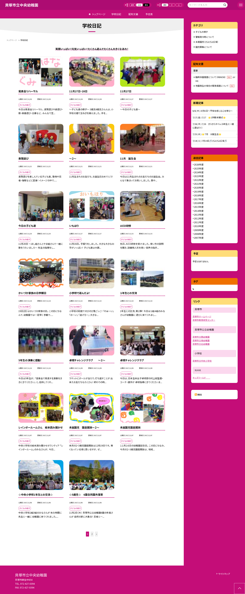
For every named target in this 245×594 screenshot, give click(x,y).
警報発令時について (205, 36)
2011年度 (199, 222)
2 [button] (92, 534)
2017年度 (199, 199)
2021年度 (199, 183)
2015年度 (199, 207)
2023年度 (199, 176)
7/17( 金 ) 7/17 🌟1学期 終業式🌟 (209, 117)
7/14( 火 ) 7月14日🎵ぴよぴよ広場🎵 (210, 140)
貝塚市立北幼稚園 (201, 343)
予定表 (149, 14)
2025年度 (199, 168)
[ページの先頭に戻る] (239, 588)
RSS (200, 394)
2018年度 (199, 195)
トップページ (98, 14)
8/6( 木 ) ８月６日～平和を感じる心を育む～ (213, 110)
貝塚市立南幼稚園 (201, 340)
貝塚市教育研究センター (204, 320)
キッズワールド (201, 377)
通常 (132, 5)
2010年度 (199, 226)
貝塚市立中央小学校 (202, 360)
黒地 (146, 5)
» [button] (96, 534)
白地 (139, 5)
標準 (164, 5)
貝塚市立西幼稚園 (201, 336)
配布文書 (133, 14)
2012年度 (199, 218)
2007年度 (199, 237)
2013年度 (199, 214)
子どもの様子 (202, 31)
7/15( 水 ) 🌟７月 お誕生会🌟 (207, 134)
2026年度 (199, 164)
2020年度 (199, 187)
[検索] (225, 4)
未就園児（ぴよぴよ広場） (207, 41)
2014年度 (199, 210)
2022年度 (199, 180)
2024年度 (199, 172)
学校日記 (116, 14)
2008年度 (199, 234)
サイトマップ (224, 573)
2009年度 (199, 230)
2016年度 (199, 203)
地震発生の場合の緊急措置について (215, 85)
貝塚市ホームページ (202, 316)
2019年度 (199, 191)
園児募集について (204, 46)
